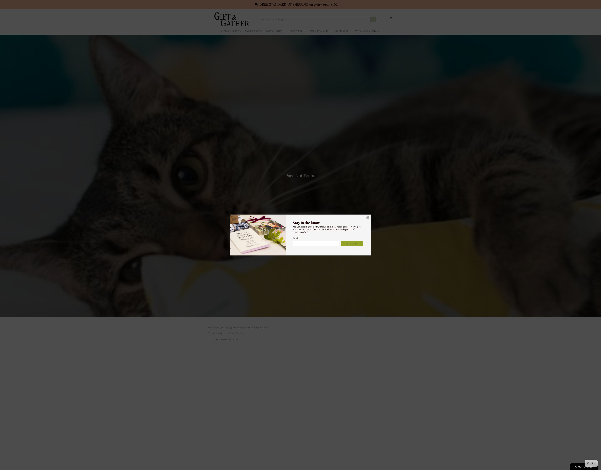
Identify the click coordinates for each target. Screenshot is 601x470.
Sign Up (352, 243)
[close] (367, 217)
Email (296, 238)
